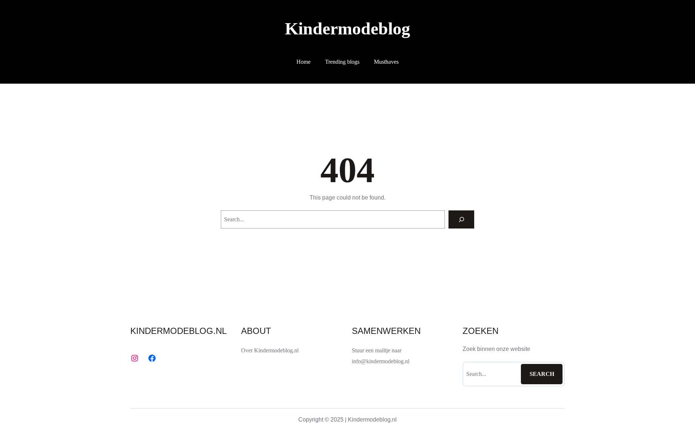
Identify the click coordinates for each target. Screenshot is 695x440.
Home (303, 62)
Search (542, 374)
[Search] (461, 219)
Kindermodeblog (347, 28)
